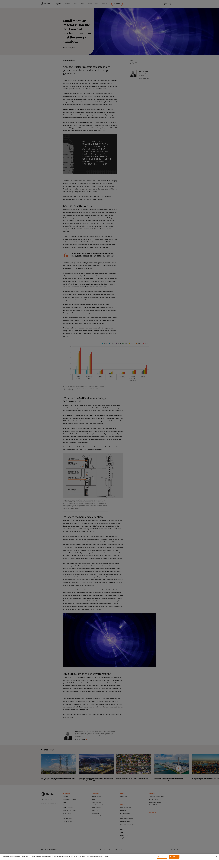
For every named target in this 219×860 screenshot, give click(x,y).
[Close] (216, 857)
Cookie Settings (162, 856)
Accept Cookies (174, 856)
